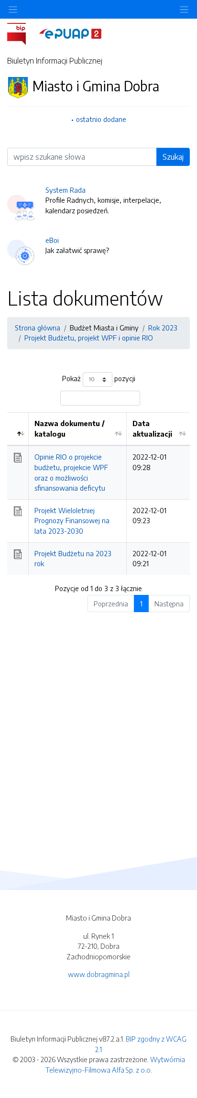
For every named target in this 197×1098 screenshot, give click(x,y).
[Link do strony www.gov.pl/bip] (22, 33)
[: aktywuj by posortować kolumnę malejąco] (18, 429)
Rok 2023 (162, 327)
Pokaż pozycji (98, 378)
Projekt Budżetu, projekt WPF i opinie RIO (88, 337)
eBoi (52, 240)
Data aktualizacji (152, 428)
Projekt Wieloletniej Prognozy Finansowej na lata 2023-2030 (71, 520)
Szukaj (173, 157)
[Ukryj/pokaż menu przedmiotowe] (13, 9)
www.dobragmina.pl (99, 974)
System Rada (65, 190)
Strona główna (37, 327)
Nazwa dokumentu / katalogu (69, 428)
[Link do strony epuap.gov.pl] (70, 33)
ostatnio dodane (101, 119)
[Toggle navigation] (184, 9)
